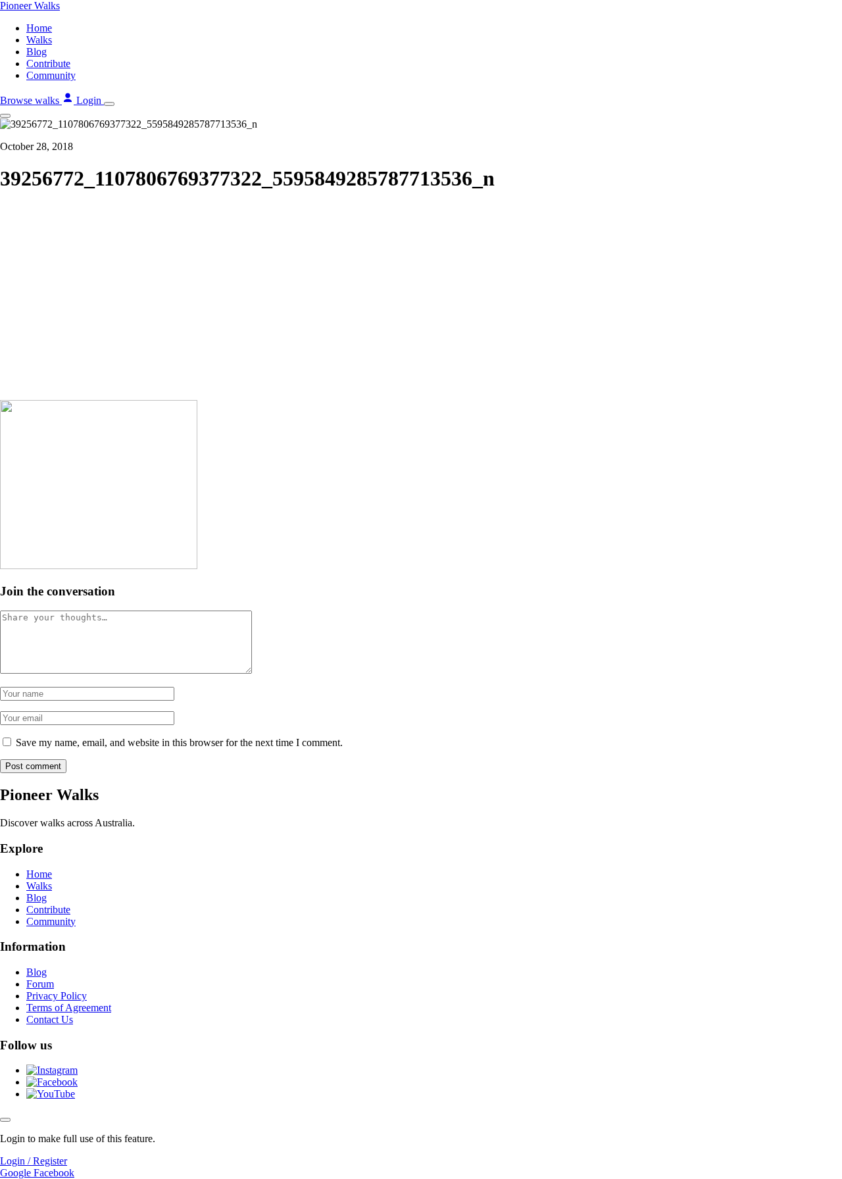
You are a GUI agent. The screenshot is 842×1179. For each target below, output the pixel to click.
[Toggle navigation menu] (109, 104)
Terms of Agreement (68, 1007)
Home (39, 28)
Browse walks (31, 100)
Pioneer (30, 5)
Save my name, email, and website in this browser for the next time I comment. (179, 742)
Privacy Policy (56, 995)
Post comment (33, 766)
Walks (39, 39)
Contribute (48, 63)
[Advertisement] (421, 297)
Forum (40, 984)
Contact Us (49, 1019)
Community (51, 75)
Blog (36, 51)
